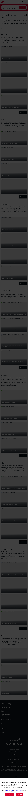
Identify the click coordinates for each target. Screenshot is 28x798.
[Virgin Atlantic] (5, 2)
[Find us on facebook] (10, 744)
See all (22, 112)
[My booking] (22, 2)
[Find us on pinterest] (21, 744)
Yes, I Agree (9, 794)
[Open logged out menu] (19, 2)
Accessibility (14, 757)
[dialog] (14, 788)
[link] (14, 704)
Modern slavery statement (14, 759)
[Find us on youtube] (18, 744)
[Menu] (25, 2)
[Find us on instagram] (7, 744)
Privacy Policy (18, 790)
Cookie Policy (9, 790)
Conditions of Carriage (14, 751)
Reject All (19, 794)
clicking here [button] (21, 787)
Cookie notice (14, 762)
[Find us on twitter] (14, 744)
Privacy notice (14, 754)
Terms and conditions (14, 749)
